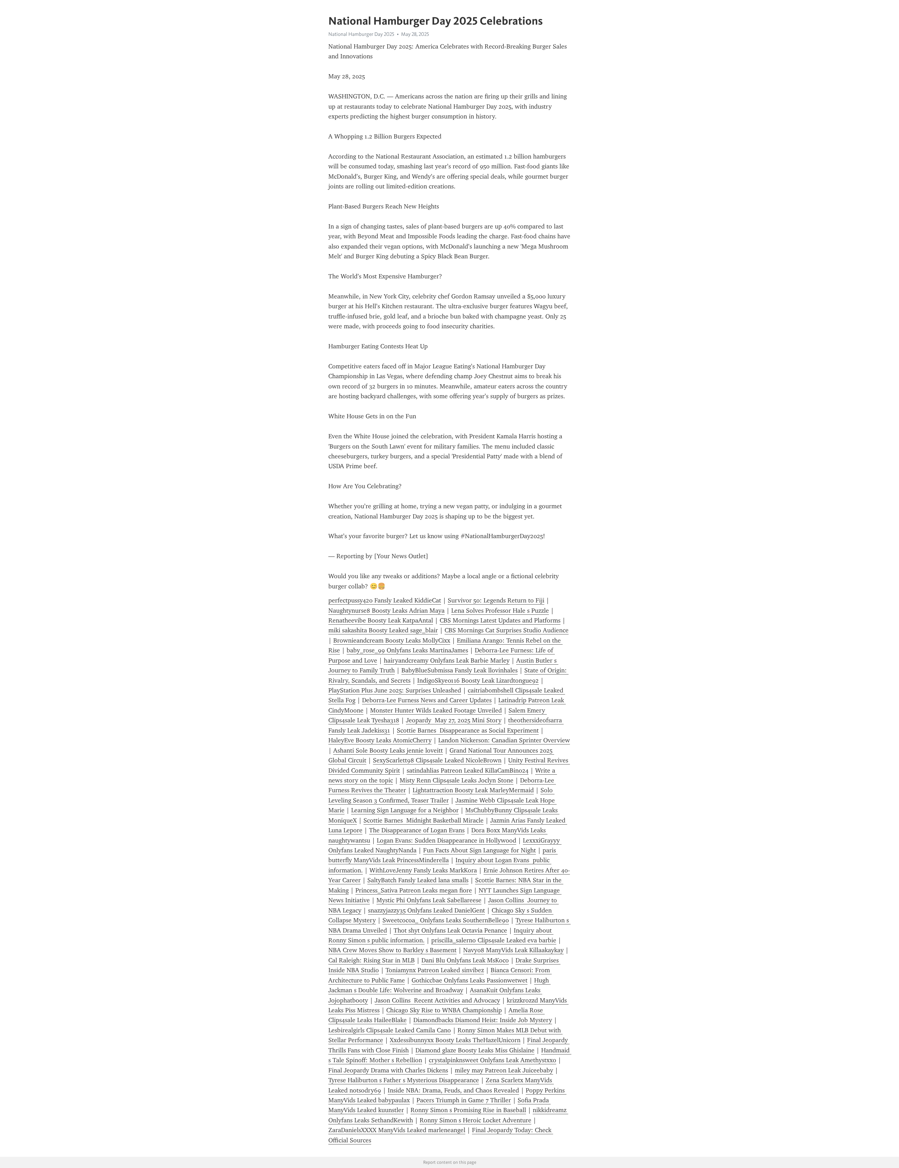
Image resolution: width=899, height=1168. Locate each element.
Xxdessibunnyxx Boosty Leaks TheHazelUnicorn (455, 1040)
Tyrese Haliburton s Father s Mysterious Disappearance (403, 1080)
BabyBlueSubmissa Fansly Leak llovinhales (459, 670)
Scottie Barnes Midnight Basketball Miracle (423, 820)
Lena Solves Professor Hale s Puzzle (500, 610)
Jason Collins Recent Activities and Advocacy (437, 1000)
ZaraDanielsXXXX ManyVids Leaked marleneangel (396, 1130)
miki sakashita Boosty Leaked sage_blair (383, 630)
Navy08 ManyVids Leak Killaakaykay (513, 950)
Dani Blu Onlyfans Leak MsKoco (465, 960)
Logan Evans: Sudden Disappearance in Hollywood (446, 840)
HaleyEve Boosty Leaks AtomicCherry (380, 740)
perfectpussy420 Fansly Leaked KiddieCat (384, 600)
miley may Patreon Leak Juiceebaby (504, 1070)
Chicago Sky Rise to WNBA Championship (444, 1010)
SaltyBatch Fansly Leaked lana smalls (417, 880)
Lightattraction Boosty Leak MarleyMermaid (473, 790)
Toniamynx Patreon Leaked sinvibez (435, 970)
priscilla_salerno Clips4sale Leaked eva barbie (493, 940)
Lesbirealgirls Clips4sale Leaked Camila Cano (389, 1030)
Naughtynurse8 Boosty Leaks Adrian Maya (386, 610)
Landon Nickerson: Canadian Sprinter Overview (504, 740)
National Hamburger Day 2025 (361, 34)
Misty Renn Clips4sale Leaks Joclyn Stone (456, 780)
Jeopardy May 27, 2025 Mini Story (453, 720)
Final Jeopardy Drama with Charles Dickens (388, 1070)
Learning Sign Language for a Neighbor (405, 810)
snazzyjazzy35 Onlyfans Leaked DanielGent (426, 910)
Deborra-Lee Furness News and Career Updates (427, 700)
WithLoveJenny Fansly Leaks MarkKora (423, 870)
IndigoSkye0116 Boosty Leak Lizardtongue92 (478, 680)
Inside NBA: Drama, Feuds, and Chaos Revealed (453, 1090)
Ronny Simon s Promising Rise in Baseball (468, 1110)
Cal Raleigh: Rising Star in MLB (371, 960)
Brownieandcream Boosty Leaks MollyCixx (391, 640)
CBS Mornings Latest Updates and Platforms (500, 620)
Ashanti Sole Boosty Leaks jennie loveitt (388, 750)
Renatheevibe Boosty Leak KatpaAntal (380, 620)
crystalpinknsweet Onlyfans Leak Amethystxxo (492, 1060)
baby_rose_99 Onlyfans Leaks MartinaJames (407, 650)
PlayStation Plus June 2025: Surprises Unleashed (394, 690)
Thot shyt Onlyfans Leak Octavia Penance (450, 930)
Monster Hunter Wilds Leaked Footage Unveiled (436, 710)
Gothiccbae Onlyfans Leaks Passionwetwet (469, 980)
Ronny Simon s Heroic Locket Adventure (475, 1120)
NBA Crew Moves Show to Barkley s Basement (392, 950)
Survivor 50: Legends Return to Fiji (496, 600)
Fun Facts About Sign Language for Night (479, 850)
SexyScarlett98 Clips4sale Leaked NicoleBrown (437, 760)
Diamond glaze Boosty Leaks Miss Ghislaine (474, 1050)
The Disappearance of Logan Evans (417, 830)
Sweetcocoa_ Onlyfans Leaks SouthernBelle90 (445, 920)
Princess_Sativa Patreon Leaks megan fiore (413, 890)
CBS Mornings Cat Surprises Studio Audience (507, 630)
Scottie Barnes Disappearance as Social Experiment (468, 730)
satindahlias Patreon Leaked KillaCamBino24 (468, 770)
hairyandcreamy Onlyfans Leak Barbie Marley (447, 660)
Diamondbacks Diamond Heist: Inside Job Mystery (482, 1020)
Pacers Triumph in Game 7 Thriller (463, 1100)
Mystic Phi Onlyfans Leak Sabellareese (428, 900)
